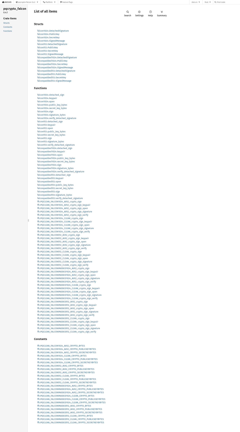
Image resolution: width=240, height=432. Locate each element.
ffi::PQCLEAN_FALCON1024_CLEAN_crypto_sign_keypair (64, 221)
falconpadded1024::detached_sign (54, 148)
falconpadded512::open (49, 181)
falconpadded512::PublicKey (51, 74)
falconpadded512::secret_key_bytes (55, 188)
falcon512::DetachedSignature (52, 44)
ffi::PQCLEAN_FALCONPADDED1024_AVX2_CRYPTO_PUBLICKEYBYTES (70, 389)
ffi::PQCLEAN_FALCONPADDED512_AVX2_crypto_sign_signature (67, 311)
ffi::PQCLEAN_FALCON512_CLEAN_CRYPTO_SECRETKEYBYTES (66, 382)
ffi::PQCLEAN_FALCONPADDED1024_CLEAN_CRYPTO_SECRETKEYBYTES (71, 402)
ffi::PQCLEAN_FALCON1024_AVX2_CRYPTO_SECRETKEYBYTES (66, 352)
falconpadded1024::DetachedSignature (57, 57)
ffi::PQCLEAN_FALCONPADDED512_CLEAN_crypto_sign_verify (66, 331)
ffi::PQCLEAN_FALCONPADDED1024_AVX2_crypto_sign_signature (68, 278)
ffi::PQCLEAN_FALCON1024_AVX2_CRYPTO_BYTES (61, 345)
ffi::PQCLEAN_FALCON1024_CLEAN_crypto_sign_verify (63, 231)
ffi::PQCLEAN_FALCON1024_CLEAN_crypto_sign (60, 218)
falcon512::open (45, 128)
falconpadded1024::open (49, 155)
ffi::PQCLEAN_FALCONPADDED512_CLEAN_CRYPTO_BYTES (65, 415)
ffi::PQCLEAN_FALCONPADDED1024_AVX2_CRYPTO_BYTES (65, 385)
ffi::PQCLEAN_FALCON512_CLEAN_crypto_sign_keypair (63, 255)
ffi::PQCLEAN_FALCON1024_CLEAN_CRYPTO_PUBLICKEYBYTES (67, 359)
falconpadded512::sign (48, 191)
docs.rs (194, 2)
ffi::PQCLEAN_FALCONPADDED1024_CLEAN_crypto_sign (64, 285)
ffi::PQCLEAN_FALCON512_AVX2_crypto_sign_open (61, 241)
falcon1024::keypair (47, 98)
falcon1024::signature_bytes (51, 115)
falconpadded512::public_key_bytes (55, 185)
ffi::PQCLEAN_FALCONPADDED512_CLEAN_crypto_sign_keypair (67, 321)
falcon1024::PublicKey (48, 34)
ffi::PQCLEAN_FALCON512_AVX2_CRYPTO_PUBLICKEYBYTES (65, 369)
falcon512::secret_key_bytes (51, 135)
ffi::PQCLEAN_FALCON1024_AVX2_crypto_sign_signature (64, 211)
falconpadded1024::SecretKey (52, 64)
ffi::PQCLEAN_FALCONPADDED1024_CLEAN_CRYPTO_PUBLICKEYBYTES (71, 399)
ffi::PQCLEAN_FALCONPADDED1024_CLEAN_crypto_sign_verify (67, 298)
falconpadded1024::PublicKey (52, 60)
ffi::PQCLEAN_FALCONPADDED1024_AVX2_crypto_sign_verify (66, 281)
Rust (206, 2)
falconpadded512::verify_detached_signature (60, 198)
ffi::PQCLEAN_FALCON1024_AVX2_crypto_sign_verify (62, 215)
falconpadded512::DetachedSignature (56, 70)
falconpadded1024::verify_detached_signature (60, 171)
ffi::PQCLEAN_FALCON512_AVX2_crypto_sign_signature (64, 245)
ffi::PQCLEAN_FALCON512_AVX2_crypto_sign (58, 235)
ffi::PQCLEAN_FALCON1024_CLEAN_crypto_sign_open (63, 225)
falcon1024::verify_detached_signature (56, 118)
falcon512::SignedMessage (50, 54)
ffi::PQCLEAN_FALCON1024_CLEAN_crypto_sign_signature (65, 228)
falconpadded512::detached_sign (54, 175)
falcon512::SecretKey (47, 50)
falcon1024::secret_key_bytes (52, 108)
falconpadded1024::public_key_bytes (56, 158)
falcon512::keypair (46, 125)
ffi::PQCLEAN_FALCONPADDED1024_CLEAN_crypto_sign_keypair (68, 288)
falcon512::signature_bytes (50, 141)
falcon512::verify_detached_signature (56, 145)
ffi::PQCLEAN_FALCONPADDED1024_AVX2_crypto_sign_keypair (67, 271)
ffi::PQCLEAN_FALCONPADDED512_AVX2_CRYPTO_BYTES (64, 405)
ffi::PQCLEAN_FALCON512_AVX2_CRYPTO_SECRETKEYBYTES (66, 372)
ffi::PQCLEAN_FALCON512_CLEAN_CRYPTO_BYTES (61, 375)
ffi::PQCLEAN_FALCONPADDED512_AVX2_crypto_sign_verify (65, 315)
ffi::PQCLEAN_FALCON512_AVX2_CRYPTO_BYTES (60, 365)
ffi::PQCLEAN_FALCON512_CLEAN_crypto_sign (59, 251)
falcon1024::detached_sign (50, 95)
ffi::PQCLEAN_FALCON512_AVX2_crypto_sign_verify (62, 248)
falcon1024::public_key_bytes (52, 105)
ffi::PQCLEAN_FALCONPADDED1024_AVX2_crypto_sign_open (66, 275)
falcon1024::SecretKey (48, 37)
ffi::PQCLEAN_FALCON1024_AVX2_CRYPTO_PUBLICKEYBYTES (66, 349)
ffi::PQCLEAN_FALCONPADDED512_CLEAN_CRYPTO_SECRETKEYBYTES (70, 422)
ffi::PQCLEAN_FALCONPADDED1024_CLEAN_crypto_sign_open (67, 291)
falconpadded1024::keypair (51, 151)
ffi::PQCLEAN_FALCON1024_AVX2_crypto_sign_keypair (63, 205)
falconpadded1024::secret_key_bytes (56, 161)
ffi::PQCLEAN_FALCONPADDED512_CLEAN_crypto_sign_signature (68, 328)
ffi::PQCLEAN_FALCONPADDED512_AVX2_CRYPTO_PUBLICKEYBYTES (69, 409)
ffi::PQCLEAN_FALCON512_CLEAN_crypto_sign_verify (62, 265)
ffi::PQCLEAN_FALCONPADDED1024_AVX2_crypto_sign (63, 268)
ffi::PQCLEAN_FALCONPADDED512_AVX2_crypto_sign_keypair (67, 305)
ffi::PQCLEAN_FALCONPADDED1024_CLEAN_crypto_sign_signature (69, 295)
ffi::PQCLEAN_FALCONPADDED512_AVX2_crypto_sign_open (65, 308)
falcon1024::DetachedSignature (53, 30)
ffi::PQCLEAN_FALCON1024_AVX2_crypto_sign (59, 201)
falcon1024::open (45, 101)
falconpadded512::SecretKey (51, 77)
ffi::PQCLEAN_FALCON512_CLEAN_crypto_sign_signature (64, 261)
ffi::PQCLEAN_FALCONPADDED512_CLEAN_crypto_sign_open (66, 325)
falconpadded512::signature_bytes (54, 195)
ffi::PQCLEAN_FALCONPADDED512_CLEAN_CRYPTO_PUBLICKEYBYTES (70, 419)
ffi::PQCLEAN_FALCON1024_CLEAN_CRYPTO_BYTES (62, 355)
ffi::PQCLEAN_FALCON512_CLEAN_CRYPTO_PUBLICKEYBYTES (66, 379)
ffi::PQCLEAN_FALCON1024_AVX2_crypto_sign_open (62, 208)
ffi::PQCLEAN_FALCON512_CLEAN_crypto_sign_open (62, 258)
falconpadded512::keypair (50, 178)
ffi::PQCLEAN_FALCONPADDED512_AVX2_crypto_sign (62, 301)
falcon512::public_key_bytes (51, 131)
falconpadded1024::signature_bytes (55, 168)
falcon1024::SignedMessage (51, 40)
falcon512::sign (44, 138)
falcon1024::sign (45, 111)
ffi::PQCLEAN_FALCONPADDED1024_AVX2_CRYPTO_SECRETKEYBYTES (70, 392)
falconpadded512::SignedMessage (54, 81)
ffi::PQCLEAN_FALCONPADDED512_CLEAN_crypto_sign (63, 318)
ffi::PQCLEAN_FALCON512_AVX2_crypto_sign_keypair (63, 238)
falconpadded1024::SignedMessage (55, 67)
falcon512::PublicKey (47, 47)
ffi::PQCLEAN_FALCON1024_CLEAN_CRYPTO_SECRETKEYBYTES (67, 362)
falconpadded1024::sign (49, 165)
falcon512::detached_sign (50, 121)
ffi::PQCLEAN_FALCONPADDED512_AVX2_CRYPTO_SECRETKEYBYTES (69, 412)
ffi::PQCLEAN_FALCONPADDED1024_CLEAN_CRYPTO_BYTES (65, 395)
